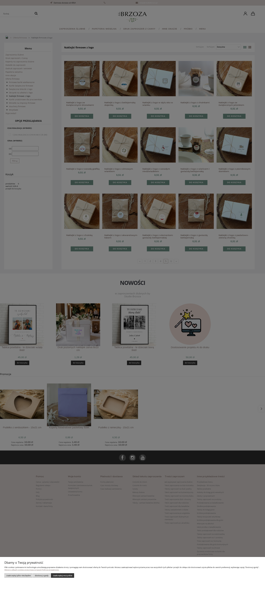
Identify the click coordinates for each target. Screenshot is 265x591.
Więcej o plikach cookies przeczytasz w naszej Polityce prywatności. (31, 570)
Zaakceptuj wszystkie (62, 575)
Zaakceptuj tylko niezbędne (18, 575)
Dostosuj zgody (42, 575)
